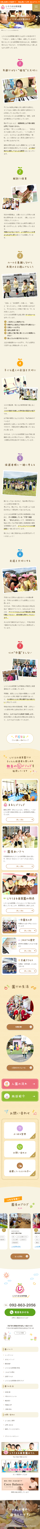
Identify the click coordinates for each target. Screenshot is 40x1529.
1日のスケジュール (11, 1396)
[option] (20, 1231)
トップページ (9, 1355)
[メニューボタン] (36, 7)
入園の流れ (8, 1409)
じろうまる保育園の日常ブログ (14, 1381)
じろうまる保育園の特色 (12, 1368)
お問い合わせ (9, 1425)
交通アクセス (9, 1376)
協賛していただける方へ (12, 1429)
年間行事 (7, 1392)
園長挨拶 (7, 1364)
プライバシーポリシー (12, 1436)
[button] (4, 1230)
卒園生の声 (8, 1405)
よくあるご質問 (9, 1420)
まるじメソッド (9, 1359)
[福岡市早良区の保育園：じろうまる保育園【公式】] (11, 7)
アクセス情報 (20, 1333)
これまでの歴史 (9, 1372)
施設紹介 (7, 1401)
